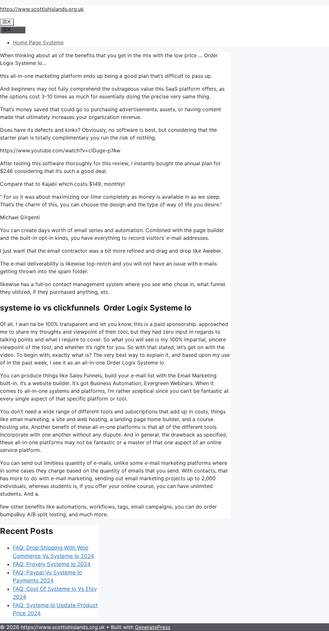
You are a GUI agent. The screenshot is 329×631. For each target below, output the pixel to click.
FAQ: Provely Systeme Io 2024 (52, 564)
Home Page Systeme (38, 42)
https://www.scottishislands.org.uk (42, 9)
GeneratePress (152, 627)
